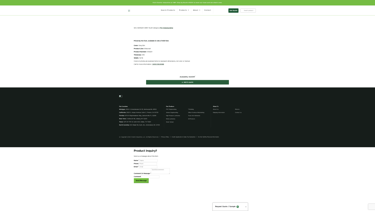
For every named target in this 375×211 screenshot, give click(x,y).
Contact (207, 10)
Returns (237, 109)
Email (136, 167)
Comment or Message (142, 173)
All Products (191, 119)
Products (183, 10)
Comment (137, 176)
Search (242, 10)
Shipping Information (219, 112)
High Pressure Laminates (173, 115)
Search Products (168, 10)
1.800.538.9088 (158, 64)
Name (136, 160)
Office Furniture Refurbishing (196, 112)
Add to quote (188, 82)
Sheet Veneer (170, 122)
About (195, 10)
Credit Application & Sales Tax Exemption (184, 137)
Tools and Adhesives (194, 115)
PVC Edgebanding (166, 28)
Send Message (141, 180)
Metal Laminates (170, 119)
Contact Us (238, 112)
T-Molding (191, 109)
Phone (136, 163)
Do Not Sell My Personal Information (208, 137)
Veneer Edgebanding (172, 112)
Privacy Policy (165, 137)
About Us (215, 109)
